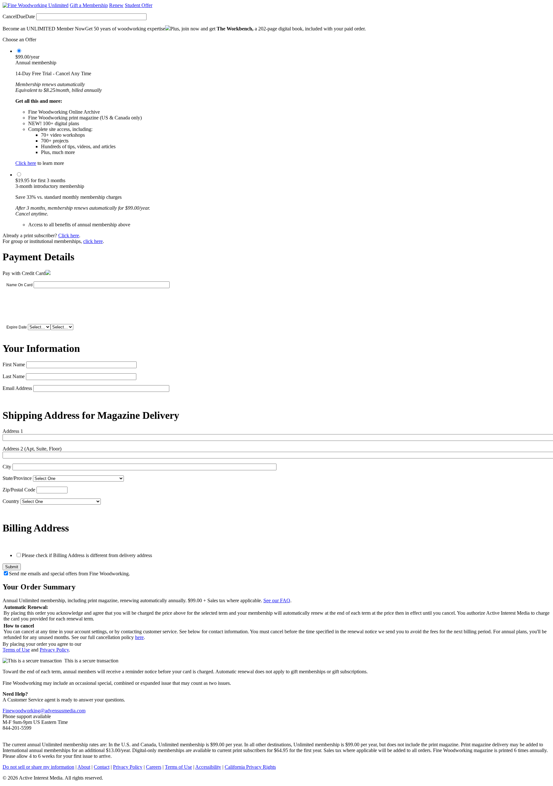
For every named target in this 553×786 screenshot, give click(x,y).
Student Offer (138, 5)
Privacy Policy (54, 649)
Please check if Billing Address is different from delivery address (87, 555)
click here (93, 241)
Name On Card (19, 285)
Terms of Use (16, 649)
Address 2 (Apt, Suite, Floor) (32, 448)
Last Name (14, 376)
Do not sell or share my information (38, 767)
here (139, 637)
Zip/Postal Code (19, 489)
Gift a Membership (89, 5)
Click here (25, 163)
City (7, 466)
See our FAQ (276, 600)
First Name (14, 364)
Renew (116, 5)
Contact (101, 767)
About (83, 767)
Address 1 (13, 431)
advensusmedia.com (65, 710)
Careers (153, 767)
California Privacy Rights (250, 767)
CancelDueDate (19, 16)
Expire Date (16, 327)
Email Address (17, 388)
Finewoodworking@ (24, 710)
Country (11, 501)
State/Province (17, 478)
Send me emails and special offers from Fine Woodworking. (69, 573)
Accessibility (208, 767)
